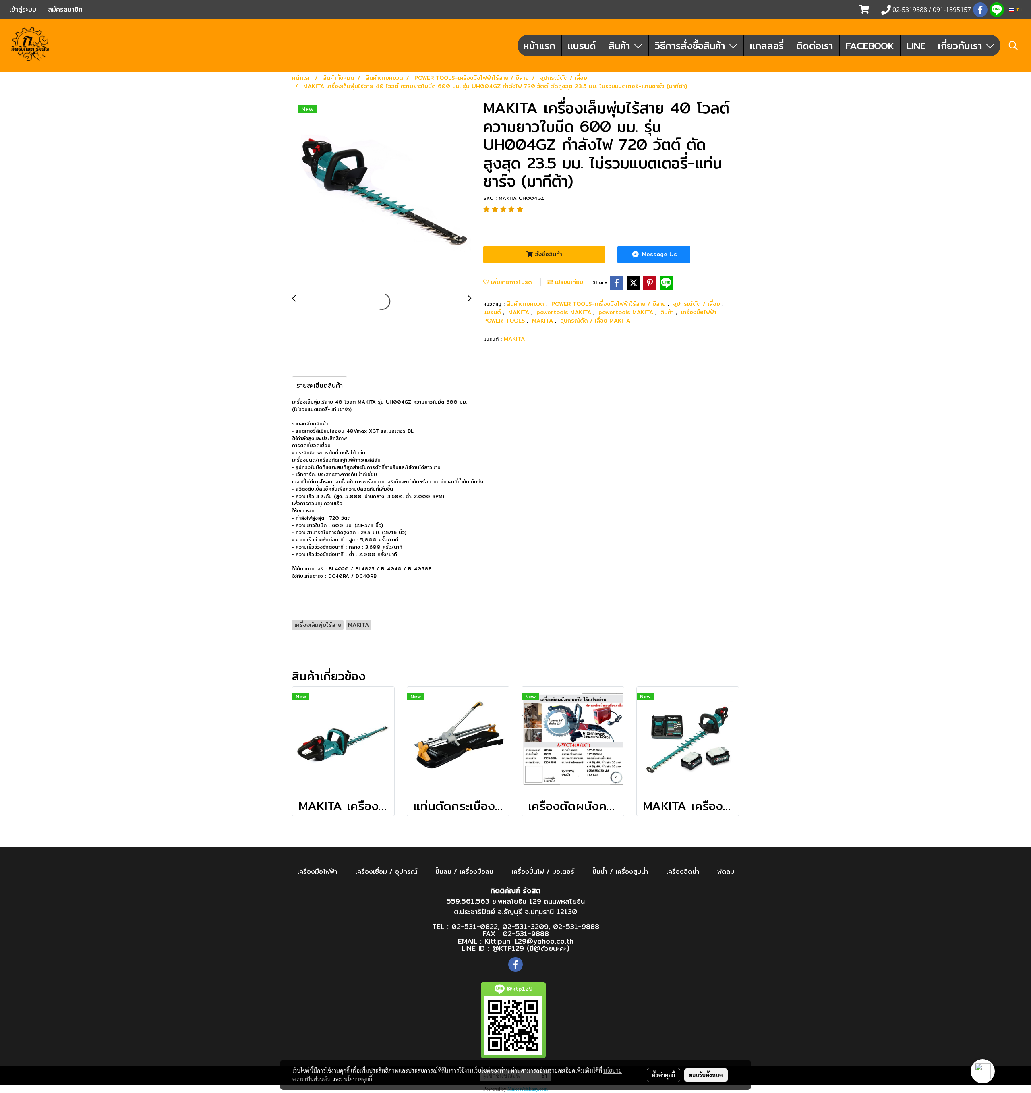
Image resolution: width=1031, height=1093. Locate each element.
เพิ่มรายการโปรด (510, 282)
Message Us (658, 254)
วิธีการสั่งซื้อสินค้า (692, 45)
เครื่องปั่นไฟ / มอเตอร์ (542, 872)
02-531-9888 (576, 926)
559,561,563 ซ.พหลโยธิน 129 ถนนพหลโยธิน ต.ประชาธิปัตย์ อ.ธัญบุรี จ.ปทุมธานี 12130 (516, 906)
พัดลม (725, 872)
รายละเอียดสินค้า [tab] (319, 385)
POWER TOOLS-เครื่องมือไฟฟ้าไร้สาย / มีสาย (609, 303)
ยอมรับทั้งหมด (706, 1074)
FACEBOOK (870, 45)
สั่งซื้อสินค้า (547, 254)
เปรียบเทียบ (568, 282)
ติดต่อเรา (814, 45)
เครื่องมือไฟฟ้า (317, 872)
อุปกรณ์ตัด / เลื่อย (697, 303)
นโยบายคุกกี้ (358, 1079)
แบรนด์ (582, 45)
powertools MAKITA (564, 312)
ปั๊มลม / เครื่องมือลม (464, 872)
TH (1018, 9)
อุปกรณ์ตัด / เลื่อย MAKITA (595, 320)
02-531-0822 (474, 926)
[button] (1013, 45)
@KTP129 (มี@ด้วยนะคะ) (530, 948)
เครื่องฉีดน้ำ (682, 872)
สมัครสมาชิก (65, 9)
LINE (916, 45)
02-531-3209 (525, 926)
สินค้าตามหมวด (526, 303)
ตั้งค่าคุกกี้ (663, 1074)
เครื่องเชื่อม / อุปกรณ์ (386, 872)
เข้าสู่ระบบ (22, 9)
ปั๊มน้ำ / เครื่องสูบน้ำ (620, 872)
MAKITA (519, 312)
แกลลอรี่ (767, 45)
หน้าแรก (539, 45)
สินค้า (621, 45)
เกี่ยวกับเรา (962, 45)
